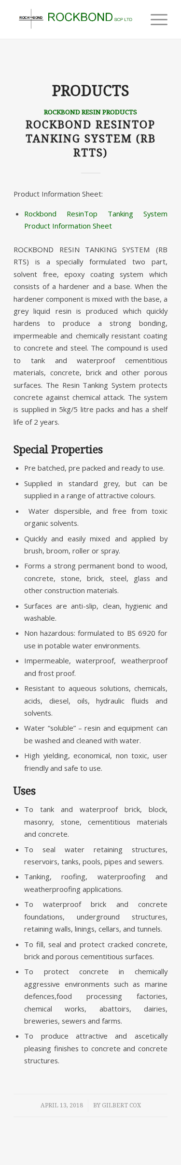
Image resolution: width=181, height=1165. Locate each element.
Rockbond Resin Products (90, 112)
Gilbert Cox (121, 1105)
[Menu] (154, 19)
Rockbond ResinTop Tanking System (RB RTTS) (91, 138)
